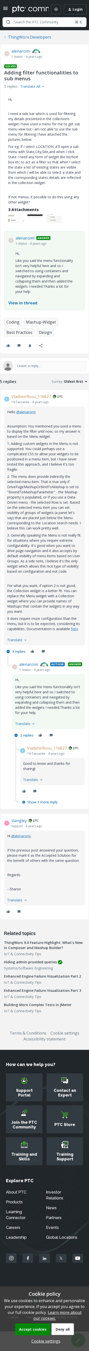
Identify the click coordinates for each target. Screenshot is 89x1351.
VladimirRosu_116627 (31, 396)
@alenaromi (26, 412)
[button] (5, 10)
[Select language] (56, 9)
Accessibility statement (44, 1039)
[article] (44, 524)
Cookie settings (64, 1033)
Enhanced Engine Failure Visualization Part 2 (42, 976)
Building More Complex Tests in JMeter (37, 1004)
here (74, 628)
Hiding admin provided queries (30, 962)
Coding (13, 322)
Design (45, 332)
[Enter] (8, 22)
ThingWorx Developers (29, 37)
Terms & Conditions (28, 1033)
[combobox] (44, 22)
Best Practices (19, 332)
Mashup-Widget (41, 322)
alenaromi (20, 51)
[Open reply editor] (44, 366)
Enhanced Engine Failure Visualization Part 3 (42, 990)
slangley (19, 820)
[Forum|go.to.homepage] (27, 9)
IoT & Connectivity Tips (22, 954)
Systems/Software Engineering (28, 968)
